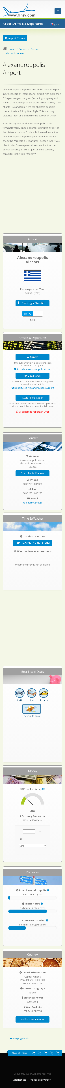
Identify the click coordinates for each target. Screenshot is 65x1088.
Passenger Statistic (33, 303)
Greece (35, 49)
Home (12, 49)
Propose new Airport (40, 1079)
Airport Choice (16, 38)
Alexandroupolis (15, 53)
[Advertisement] (32, 196)
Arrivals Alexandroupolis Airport (33, 369)
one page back (20, 1038)
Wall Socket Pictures (32, 1019)
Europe (23, 49)
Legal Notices (19, 1079)
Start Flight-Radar (32, 397)
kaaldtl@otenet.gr (32, 502)
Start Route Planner (32, 473)
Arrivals (33, 357)
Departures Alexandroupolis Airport (34, 387)
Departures (34, 375)
